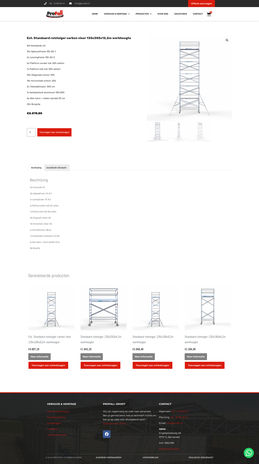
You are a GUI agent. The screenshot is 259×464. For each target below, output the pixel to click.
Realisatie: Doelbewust (201, 457)
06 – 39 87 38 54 (179, 417)
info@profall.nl (175, 423)
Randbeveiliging (56, 417)
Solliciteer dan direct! (115, 423)
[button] (227, 40)
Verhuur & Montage (115, 14)
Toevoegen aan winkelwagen (54, 132)
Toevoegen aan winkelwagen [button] (48, 365)
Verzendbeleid (150, 457)
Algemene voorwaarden (108, 457)
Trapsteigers (54, 423)
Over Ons (163, 14)
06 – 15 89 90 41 (180, 411)
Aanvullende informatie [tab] (56, 167)
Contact (198, 14)
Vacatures (180, 14)
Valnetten (52, 429)
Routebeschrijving (169, 448)
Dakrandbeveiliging (58, 411)
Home (95, 14)
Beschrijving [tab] (36, 167)
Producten (142, 14)
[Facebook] (106, 434)
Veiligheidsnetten (57, 434)
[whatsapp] (248, 453)
